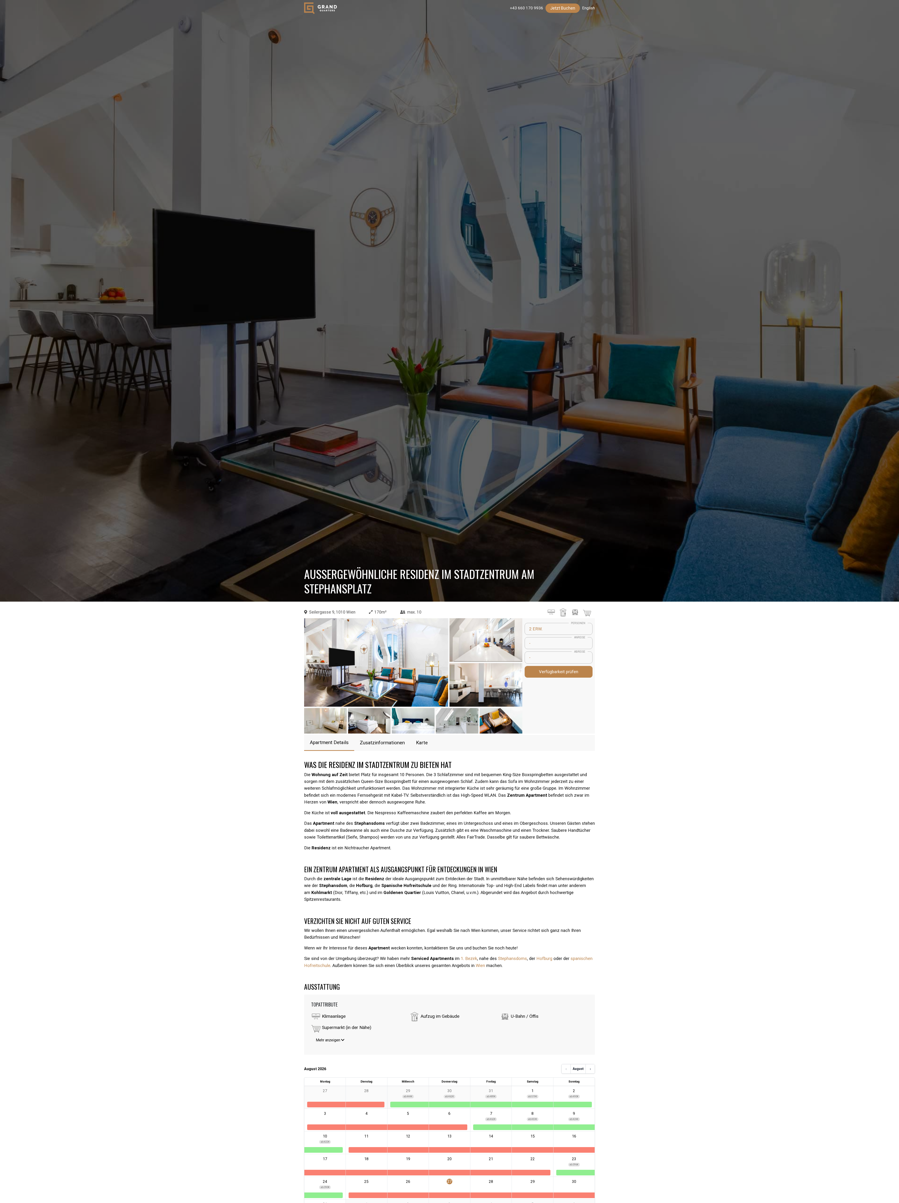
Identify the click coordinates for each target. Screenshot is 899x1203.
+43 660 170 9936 (526, 8)
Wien (481, 965)
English (588, 8)
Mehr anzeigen (328, 1040)
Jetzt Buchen (562, 8)
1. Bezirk (469, 958)
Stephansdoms (512, 958)
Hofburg (544, 958)
